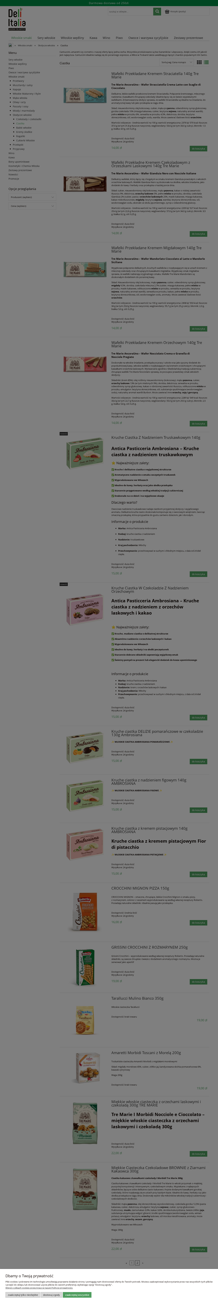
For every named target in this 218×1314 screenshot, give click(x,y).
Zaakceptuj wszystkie (77, 1294)
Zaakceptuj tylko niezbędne (23, 1294)
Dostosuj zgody (51, 1294)
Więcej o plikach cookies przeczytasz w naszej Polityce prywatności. (39, 1287)
